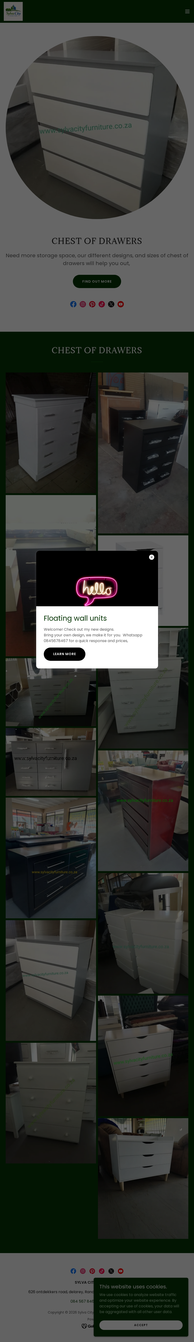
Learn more (64, 654)
